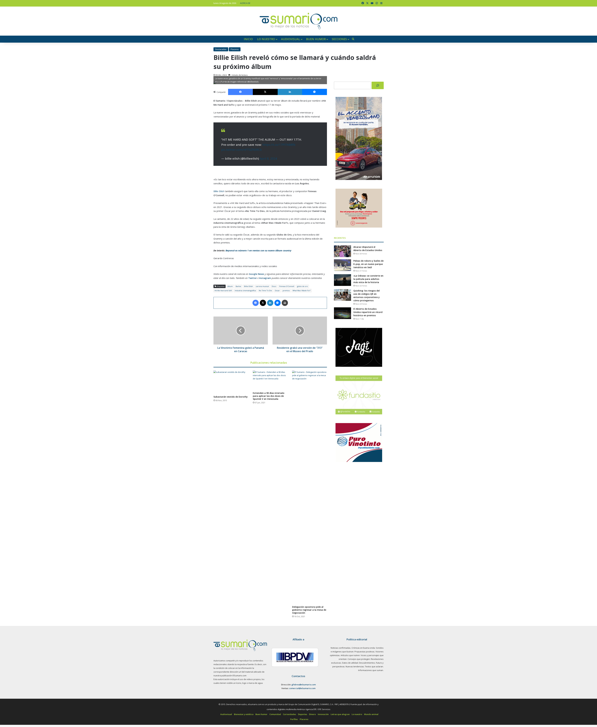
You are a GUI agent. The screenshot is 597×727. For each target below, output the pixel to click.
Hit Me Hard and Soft (223, 290)
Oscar (277, 290)
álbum (230, 286)
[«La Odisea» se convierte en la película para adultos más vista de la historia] (342, 280)
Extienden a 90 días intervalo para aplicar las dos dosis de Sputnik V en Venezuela (268, 395)
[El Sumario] (298, 21)
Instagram (265, 278)
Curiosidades (289, 714)
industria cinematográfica (245, 290)
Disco (274, 286)
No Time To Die (265, 290)
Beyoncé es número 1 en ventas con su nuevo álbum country (258, 250)
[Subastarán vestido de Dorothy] (230, 382)
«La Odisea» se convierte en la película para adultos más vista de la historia (368, 279)
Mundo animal (371, 714)
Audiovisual (290, 39)
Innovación (323, 714)
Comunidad (275, 714)
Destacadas (221, 49)
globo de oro (302, 286)
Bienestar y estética (243, 714)
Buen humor (316, 39)
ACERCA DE (245, 3)
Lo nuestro (266, 39)
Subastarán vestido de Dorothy (230, 396)
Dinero (312, 714)
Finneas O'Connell (286, 286)
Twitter (252, 278)
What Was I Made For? (301, 290)
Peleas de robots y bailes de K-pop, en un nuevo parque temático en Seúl (368, 264)
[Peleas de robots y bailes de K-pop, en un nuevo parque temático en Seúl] (342, 265)
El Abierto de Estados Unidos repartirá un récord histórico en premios (367, 312)
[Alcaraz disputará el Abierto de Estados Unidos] (342, 251)
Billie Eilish (218, 191)
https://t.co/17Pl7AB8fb (278, 145)
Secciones (339, 39)
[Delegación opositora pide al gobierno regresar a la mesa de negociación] (309, 487)
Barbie (238, 286)
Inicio (248, 39)
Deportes (302, 714)
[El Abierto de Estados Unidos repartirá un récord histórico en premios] (342, 313)
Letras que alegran (340, 714)
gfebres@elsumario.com (304, 684)
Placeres (235, 49)
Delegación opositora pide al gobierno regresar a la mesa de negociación (309, 609)
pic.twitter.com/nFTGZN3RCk (241, 150)
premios (286, 290)
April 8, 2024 (268, 158)
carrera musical (262, 286)
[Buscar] (378, 85)
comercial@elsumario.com (302, 688)
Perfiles (294, 719)
